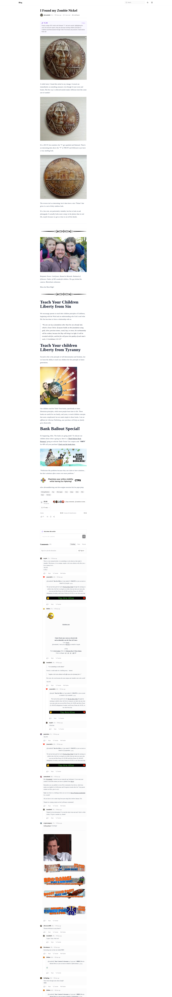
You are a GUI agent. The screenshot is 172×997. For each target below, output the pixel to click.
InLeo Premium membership (78, 793)
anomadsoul (47, 776)
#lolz (82, 492)
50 (70, 653)
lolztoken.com (66, 624)
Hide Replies (63, 573)
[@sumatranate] (63, 501)
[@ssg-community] (54, 501)
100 (73, 653)
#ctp (53, 492)
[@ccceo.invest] (60, 501)
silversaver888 (47, 925)
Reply (49, 573)
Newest (84, 544)
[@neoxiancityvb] (58, 501)
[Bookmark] (50, 516)
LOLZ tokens (56, 651)
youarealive (49, 577)
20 (68, 653)
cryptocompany (48, 823)
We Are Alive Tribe (68, 587)
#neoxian (48, 494)
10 (65, 653)
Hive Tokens (78, 651)
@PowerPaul (47, 826)
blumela (67, 642)
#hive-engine (59, 492)
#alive (77, 492)
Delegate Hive (69, 651)
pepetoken (46, 734)
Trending (73, 544)
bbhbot (48, 957)
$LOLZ (68, 644)
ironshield (49, 662)
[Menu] (151, 2)
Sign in (82, 550)
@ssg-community (69, 501)
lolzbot (48, 608)
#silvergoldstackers (45, 492)
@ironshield (49, 779)
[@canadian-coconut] (56, 501)
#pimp (71, 492)
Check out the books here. (66, 444)
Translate (56, 573)
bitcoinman (47, 947)
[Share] (54, 516)
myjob (45, 558)
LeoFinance (77, 15)
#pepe (42, 494)
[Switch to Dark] (147, 2)
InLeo (72, 781)
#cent (66, 492)
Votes (78, 544)
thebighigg (46, 978)
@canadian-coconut (80, 501)
